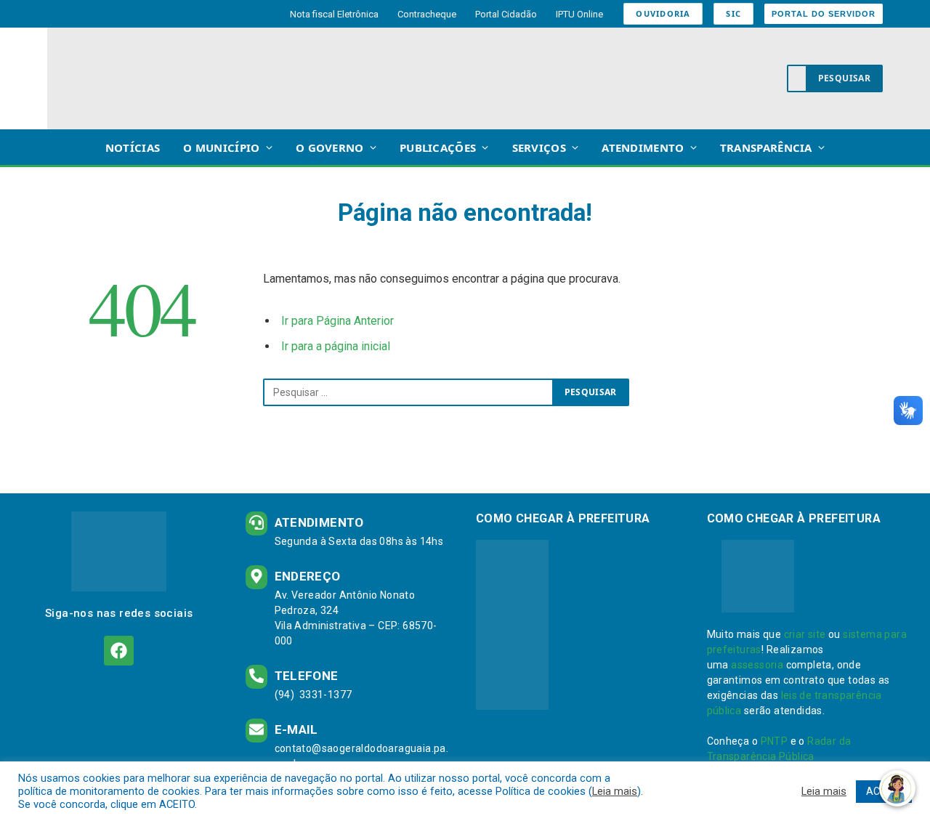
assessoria (757, 665)
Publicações (438, 147)
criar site (805, 634)
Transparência (766, 147)
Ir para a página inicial (335, 346)
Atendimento (643, 147)
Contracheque (426, 14)
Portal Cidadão (506, 14)
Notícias (132, 147)
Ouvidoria (663, 13)
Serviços (539, 147)
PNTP (774, 741)
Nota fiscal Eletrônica (334, 14)
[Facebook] (119, 651)
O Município (221, 147)
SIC (733, 13)
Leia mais (614, 791)
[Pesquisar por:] (408, 392)
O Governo (330, 147)
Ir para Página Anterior (337, 321)
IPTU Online (579, 14)
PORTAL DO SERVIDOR (824, 13)
